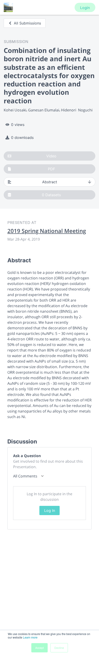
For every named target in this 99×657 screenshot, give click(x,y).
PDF (51, 169)
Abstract (49, 182)
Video (51, 156)
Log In (49, 510)
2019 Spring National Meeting (46, 231)
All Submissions (27, 23)
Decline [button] (59, 648)
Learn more (30, 637)
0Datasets (51, 195)
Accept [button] (39, 648)
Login (85, 7)
